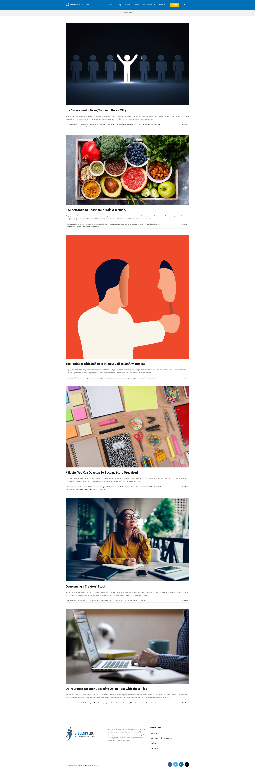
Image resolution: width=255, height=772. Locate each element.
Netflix (88, 226)
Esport (159, 124)
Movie (83, 226)
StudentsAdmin (72, 124)
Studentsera (82, 766)
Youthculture (87, 127)
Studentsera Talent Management (162, 738)
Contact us (154, 748)
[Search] (184, 5)
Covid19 (144, 224)
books (118, 124)
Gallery (153, 743)
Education (154, 124)
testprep (143, 703)
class (118, 224)
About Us (154, 733)
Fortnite (77, 489)
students (137, 703)
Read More (185, 124)
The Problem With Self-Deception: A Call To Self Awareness (105, 364)
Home (125, 13)
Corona (131, 224)
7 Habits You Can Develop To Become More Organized (102, 472)
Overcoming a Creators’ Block (85, 586)
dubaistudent (146, 124)
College (127, 124)
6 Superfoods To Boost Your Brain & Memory (96, 210)
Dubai (140, 124)
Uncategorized (101, 124)
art (111, 124)
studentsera (73, 127)
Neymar (95, 489)
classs (122, 224)
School (132, 703)
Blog (100, 224)
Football (71, 489)
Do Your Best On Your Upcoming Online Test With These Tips (106, 689)
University (80, 127)
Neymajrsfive (88, 489)
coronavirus (133, 124)
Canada (122, 124)
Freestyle (78, 226)
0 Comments (96, 127)
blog (114, 124)
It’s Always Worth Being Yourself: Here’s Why (96, 110)
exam (67, 127)
